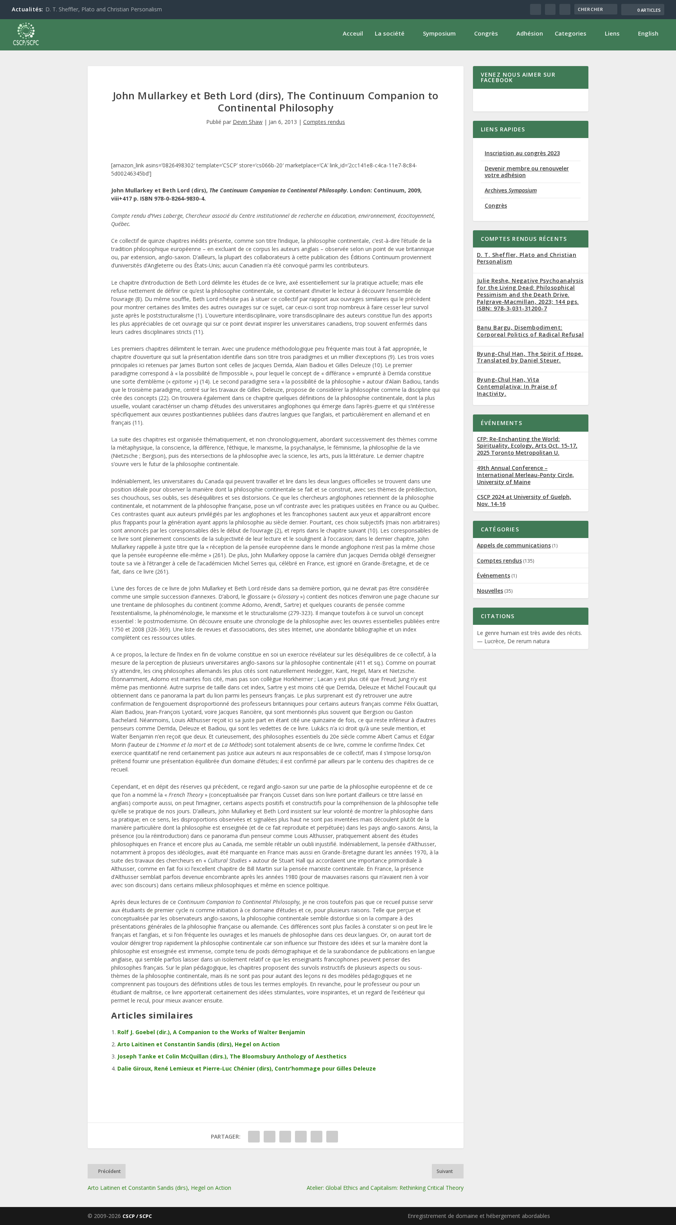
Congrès (486, 33)
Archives (511, 190)
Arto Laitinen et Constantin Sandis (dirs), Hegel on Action (198, 1044)
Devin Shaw (247, 122)
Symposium (439, 33)
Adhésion (529, 33)
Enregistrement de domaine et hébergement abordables (479, 1216)
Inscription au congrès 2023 (522, 153)
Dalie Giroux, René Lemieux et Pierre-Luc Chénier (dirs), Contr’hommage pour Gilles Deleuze (246, 1068)
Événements (493, 575)
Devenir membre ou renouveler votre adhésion (527, 172)
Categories (570, 33)
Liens (612, 33)
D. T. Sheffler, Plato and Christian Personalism (103, 9)
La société (390, 33)
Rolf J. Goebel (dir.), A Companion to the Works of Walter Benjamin (211, 1032)
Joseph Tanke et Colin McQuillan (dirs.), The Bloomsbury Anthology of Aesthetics (232, 1056)
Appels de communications (514, 545)
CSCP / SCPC (137, 1216)
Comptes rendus (324, 122)
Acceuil (353, 33)
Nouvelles (490, 590)
